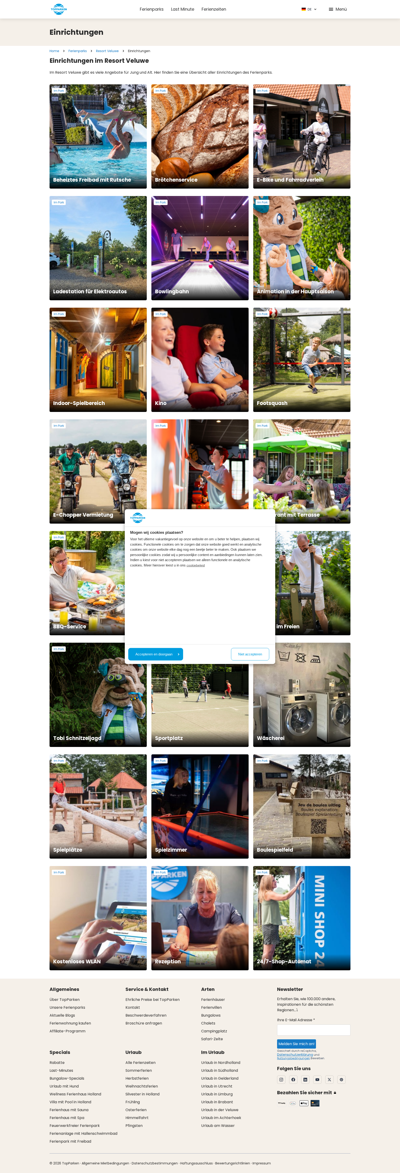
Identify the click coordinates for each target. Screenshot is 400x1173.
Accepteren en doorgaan (153, 654)
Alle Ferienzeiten (140, 1062)
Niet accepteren (250, 654)
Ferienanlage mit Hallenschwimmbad (83, 1133)
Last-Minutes (61, 1070)
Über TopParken (65, 999)
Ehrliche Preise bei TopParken (152, 999)
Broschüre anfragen (143, 1023)
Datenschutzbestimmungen (155, 1163)
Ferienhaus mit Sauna (69, 1110)
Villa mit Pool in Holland (70, 1102)
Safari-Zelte (212, 1039)
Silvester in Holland (142, 1094)
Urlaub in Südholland (219, 1070)
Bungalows (211, 1015)
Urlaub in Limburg (217, 1094)
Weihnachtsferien (141, 1086)
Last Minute (182, 9)
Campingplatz (214, 1031)
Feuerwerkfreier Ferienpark (75, 1125)
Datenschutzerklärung (295, 1054)
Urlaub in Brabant (217, 1102)
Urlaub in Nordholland (220, 1062)
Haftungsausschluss (196, 1163)
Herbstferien (137, 1078)
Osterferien (136, 1110)
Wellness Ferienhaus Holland (75, 1094)
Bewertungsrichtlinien (232, 1163)
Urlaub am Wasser (218, 1125)
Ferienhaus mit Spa (67, 1117)
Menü (341, 9)
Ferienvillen (211, 1007)
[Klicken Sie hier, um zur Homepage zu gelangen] (59, 9)
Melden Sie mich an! (296, 1044)
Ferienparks (152, 9)
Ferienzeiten (214, 9)
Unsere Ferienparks (67, 1007)
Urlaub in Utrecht (216, 1086)
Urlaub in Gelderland (219, 1078)
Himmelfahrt (137, 1117)
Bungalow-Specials (67, 1078)
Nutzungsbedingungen (293, 1058)
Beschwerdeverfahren (145, 1015)
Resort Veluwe (107, 51)
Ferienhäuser (213, 999)
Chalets (208, 1023)
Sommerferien (138, 1070)
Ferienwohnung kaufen (70, 1023)
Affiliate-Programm (67, 1031)
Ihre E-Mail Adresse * (296, 1020)
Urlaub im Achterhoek (221, 1117)
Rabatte (57, 1062)
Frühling (132, 1102)
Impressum (262, 1163)
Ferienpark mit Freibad (70, 1141)
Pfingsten (134, 1125)
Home (54, 51)
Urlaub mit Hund (64, 1086)
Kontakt (132, 1007)
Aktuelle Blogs (62, 1015)
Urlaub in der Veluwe (219, 1110)
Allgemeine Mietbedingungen (105, 1163)
